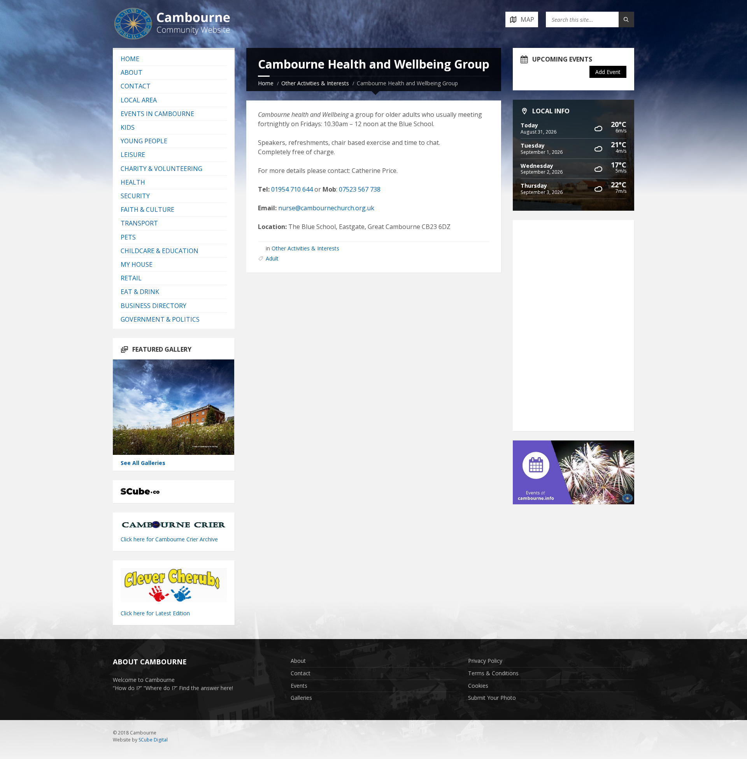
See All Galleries (143, 463)
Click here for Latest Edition (155, 613)
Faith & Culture (147, 209)
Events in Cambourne (157, 113)
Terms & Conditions (493, 673)
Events (299, 685)
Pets (128, 237)
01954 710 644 (292, 189)
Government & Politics (160, 319)
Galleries (301, 697)
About (131, 72)
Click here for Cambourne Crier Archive (170, 539)
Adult (272, 258)
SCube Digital (153, 739)
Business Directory (153, 305)
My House (137, 264)
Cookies (478, 685)
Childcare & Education (159, 251)
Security (135, 196)
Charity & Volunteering (161, 168)
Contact (136, 86)
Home (266, 83)
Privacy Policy (485, 660)
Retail (131, 278)
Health (133, 182)
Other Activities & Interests (315, 83)
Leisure (133, 154)
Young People (144, 141)
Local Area (139, 100)
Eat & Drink (140, 291)
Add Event (608, 72)
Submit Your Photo (492, 697)
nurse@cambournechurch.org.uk (326, 208)
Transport (139, 223)
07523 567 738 (360, 189)
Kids (128, 127)
